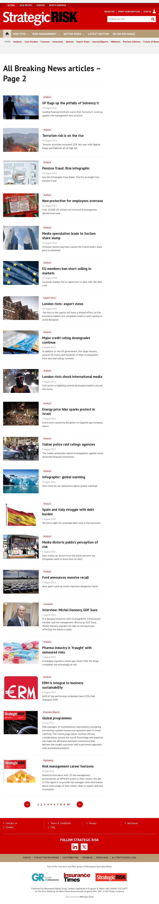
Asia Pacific (26, 5)
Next (80, 804)
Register (109, 11)
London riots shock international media (72, 376)
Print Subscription (129, 11)
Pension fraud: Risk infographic (66, 168)
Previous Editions (132, 41)
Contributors (70, 857)
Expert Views (83, 41)
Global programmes (57, 718)
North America (57, 5)
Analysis (17, 41)
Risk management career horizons (68, 766)
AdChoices (132, 823)
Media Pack (102, 857)
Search (152, 19)
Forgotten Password (46, 857)
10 (68, 804)
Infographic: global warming (63, 477)
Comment (47, 604)
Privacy (92, 823)
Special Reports (100, 41)
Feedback (87, 857)
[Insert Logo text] (40, 24)
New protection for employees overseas (72, 200)
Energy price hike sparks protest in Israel (68, 411)
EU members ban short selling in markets (66, 270)
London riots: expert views (62, 303)
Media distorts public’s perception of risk (70, 544)
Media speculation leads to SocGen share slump (69, 235)
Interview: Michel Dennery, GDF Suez (70, 610)
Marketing (48, 760)
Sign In (147, 11)
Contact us (11, 823)
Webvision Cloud (86, 896)
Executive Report (51, 712)
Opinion (70, 41)
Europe (41, 5)
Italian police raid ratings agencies (68, 444)
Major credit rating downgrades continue (66, 340)
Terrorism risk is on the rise (63, 135)
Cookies (10, 827)
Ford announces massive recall (65, 577)
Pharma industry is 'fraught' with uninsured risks (67, 649)
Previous (27, 804)
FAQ (52, 827)
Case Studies (31, 41)
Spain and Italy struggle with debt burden (68, 511)
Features (45, 41)
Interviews (57, 41)
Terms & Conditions (60, 823)
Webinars (115, 41)
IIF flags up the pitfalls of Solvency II (70, 103)
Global (11, 5)
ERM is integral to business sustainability (62, 685)
